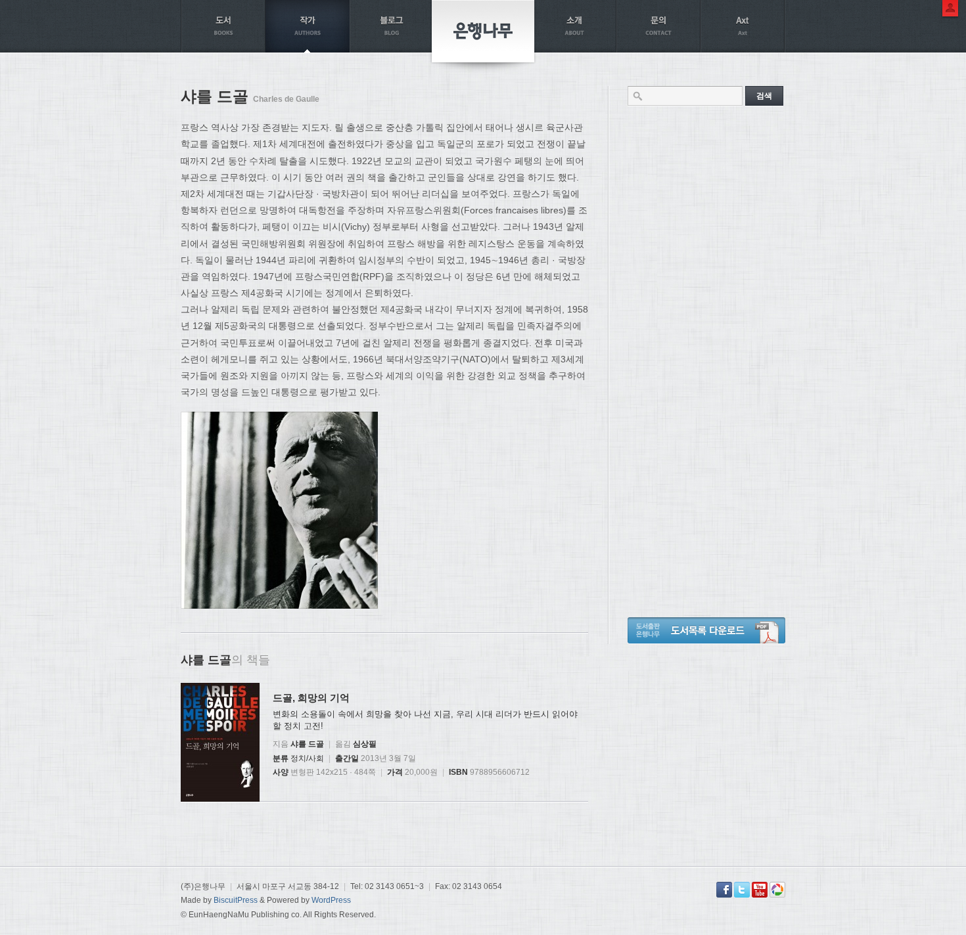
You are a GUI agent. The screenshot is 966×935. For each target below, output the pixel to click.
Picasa (777, 890)
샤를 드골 (307, 744)
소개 (574, 26)
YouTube (760, 890)
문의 (658, 26)
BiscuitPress (236, 900)
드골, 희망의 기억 (311, 697)
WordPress (331, 900)
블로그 (391, 26)
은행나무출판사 (483, 31)
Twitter (742, 890)
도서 (223, 26)
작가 (307, 26)
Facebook (724, 890)
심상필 (365, 744)
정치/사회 (307, 758)
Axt (742, 26)
